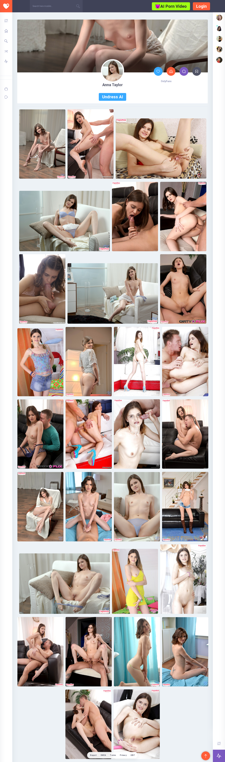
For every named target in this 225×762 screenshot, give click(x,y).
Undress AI (112, 96)
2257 (132, 755)
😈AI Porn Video (171, 6)
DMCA (103, 755)
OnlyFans (166, 81)
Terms (113, 755)
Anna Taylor (112, 85)
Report (93, 755)
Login (201, 6)
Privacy (123, 755)
